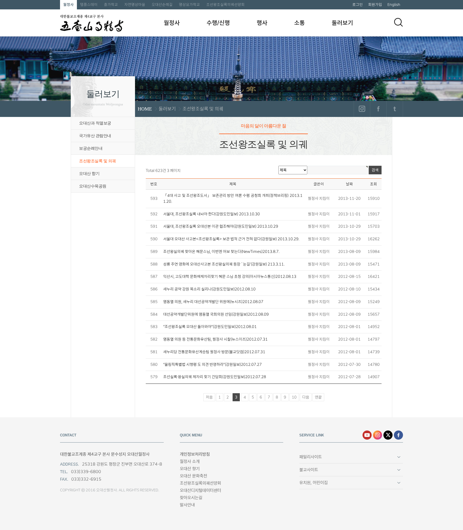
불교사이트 (308, 470)
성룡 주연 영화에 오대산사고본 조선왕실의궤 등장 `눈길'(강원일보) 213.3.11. (224, 264)
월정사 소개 (190, 461)
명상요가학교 (189, 4)
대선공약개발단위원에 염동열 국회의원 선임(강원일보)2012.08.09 (216, 314)
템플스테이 (89, 4)
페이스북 (378, 109)
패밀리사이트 (310, 457)
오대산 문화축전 (193, 476)
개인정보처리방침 (195, 454)
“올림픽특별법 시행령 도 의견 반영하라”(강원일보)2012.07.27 (212, 364)
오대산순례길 (162, 4)
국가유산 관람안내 (95, 136)
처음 (209, 397)
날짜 (349, 184)
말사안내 (187, 505)
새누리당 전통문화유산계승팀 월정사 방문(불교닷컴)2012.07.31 (214, 352)
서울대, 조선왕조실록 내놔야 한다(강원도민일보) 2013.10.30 (211, 214)
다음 (305, 397)
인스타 (377, 435)
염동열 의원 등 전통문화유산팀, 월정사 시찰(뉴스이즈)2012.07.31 (215, 339)
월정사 (68, 4)
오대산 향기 (89, 173)
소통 (299, 23)
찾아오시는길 (191, 497)
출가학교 (111, 4)
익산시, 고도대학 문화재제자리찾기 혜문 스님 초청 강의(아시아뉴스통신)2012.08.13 (229, 276)
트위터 (394, 109)
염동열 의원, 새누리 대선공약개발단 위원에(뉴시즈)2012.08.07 (213, 301)
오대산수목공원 (92, 186)
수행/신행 (218, 23)
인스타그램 (362, 109)
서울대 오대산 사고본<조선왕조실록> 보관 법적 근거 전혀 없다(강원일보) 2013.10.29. (231, 239)
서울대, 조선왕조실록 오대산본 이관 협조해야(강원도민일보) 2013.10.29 (220, 226)
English (393, 4)
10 (294, 397)
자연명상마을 (134, 4)
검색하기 (398, 22)
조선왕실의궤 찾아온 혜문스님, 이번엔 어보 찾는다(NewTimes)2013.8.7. (221, 251)
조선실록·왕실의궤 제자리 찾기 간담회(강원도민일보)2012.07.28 (214, 377)
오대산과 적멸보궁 (95, 123)
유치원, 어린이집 (313, 482)
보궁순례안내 (90, 148)
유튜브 (367, 435)
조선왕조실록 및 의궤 (97, 161)
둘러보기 (342, 23)
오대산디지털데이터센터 (200, 490)
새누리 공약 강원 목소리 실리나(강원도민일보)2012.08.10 (209, 289)
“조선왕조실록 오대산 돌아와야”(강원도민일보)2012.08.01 (210, 326)
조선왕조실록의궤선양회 (225, 4)
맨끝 (318, 397)
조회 (373, 184)
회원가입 (375, 4)
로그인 (357, 4)
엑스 (388, 435)
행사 (262, 23)
